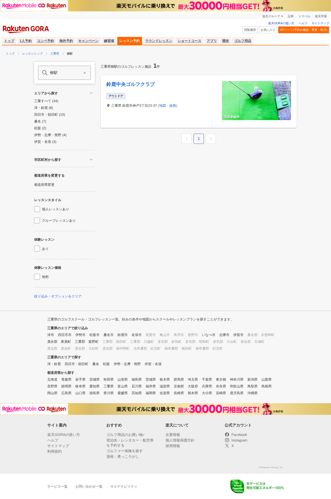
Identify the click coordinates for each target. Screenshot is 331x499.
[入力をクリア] (84, 72)
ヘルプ (303, 23)
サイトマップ (320, 23)
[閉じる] (91, 93)
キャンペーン (88, 41)
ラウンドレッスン (158, 41)
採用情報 (173, 446)
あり (45, 249)
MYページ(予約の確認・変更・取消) (303, 30)
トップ (9, 41)
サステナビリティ (123, 486)
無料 (45, 277)
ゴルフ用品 (242, 41)
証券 (291, 16)
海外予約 (66, 41)
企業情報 (173, 435)
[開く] (91, 159)
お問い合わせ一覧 (88, 486)
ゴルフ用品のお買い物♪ (125, 435)
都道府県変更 (44, 185)
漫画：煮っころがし (122, 456)
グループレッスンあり (59, 220)
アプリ (212, 41)
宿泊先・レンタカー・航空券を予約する (130, 442)
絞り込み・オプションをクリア (58, 296)
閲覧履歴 (250, 30)
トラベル (304, 16)
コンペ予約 (45, 41)
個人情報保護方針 (180, 440)
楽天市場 (321, 16)
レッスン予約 (129, 41)
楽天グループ (271, 16)
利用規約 (54, 451)
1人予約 (26, 41)
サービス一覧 (57, 486)
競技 (225, 41)
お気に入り (268, 30)
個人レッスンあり (55, 209)
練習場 (109, 41)
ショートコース (189, 41)
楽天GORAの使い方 (281, 23)
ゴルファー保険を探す (124, 451)
